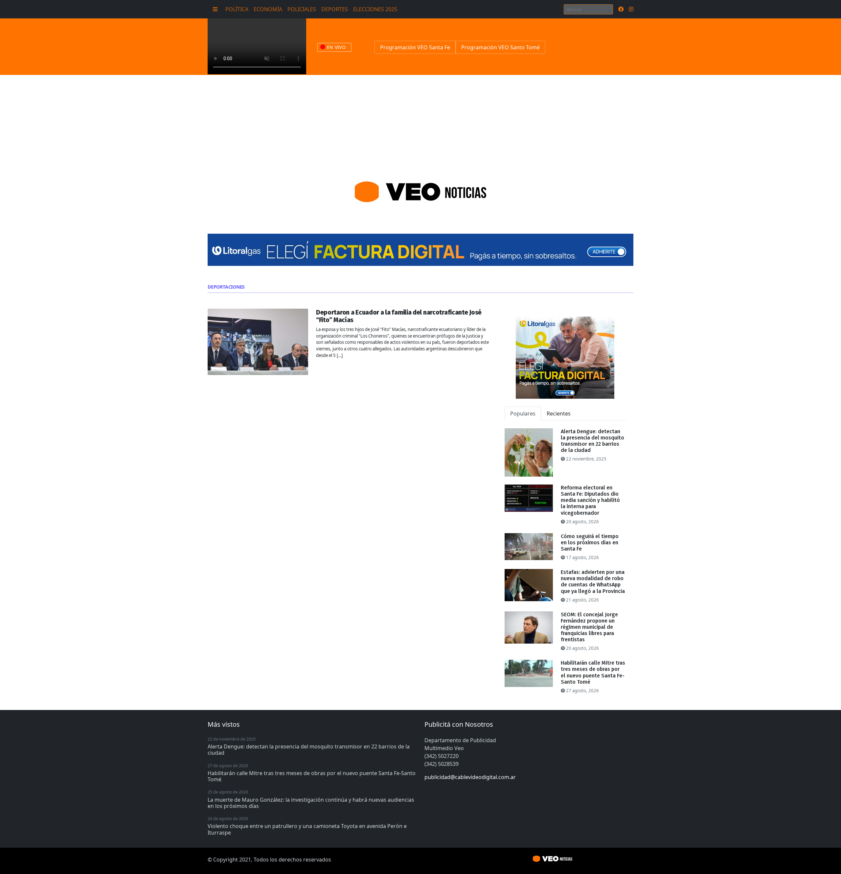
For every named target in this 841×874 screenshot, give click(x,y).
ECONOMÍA (268, 9)
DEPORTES (334, 9)
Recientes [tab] (559, 413)
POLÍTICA (236, 9)
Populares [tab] (522, 413)
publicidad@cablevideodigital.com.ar (470, 777)
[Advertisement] (420, 124)
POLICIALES (301, 9)
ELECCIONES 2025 (375, 9)
